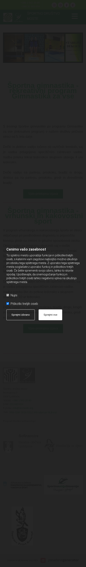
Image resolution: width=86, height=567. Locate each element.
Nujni (14, 295)
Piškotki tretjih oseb (24, 304)
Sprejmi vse (50, 314)
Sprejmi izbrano (20, 314)
